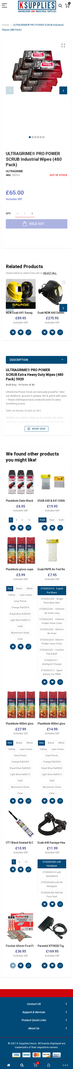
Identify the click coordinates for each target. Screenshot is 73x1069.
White (29, 588)
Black (19, 588)
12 (29, 520)
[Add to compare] (28, 332)
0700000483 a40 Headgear (52, 864)
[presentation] (10, 90)
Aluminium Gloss (20, 632)
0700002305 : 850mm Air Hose (52, 631)
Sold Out (13, 965)
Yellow (11, 595)
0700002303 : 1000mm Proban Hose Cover (51, 621)
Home (5, 24)
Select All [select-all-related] (50, 273)
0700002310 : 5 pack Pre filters (52, 590)
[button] (30, 137)
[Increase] (32, 213)
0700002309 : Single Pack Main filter (52, 601)
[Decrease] (17, 213)
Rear (52, 520)
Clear (20, 639)
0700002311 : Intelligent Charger (52, 662)
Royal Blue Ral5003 (20, 614)
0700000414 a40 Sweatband (52, 874)
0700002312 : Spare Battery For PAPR (51, 672)
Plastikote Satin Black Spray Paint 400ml (31, 500)
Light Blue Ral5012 (20, 620)
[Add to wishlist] (21, 332)
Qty (8, 213)
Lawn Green (25, 595)
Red (10, 588)
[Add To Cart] (13, 332)
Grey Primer (20, 601)
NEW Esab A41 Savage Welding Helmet (30, 312)
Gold (20, 626)
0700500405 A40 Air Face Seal (52, 894)
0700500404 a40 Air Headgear (52, 884)
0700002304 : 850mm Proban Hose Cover (52, 641)
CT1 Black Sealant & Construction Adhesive (33, 842)
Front (42, 520)
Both (61, 520)
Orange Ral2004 (20, 607)
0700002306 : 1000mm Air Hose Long (51, 611)
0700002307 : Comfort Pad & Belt (52, 652)
